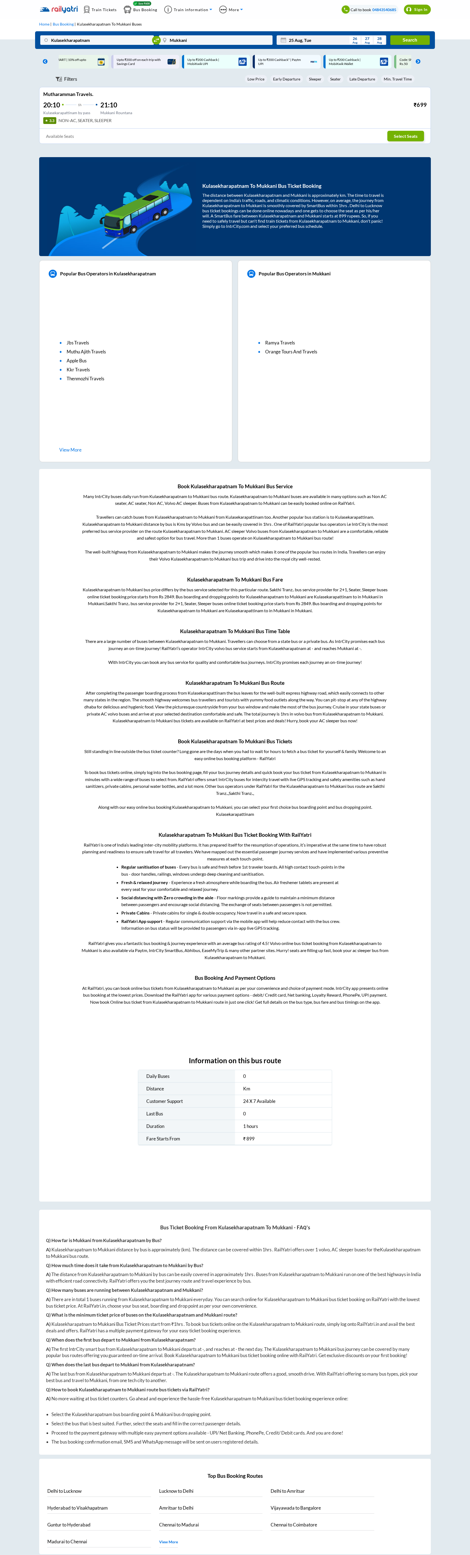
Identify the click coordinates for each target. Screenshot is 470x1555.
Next (416, 61)
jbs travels (78, 343)
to (64, 1491)
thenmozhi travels (85, 378)
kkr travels (78, 369)
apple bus (76, 360)
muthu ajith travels (86, 351)
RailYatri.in (95, 1306)
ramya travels (280, 343)
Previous (43, 61)
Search (410, 40)
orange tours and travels (291, 351)
